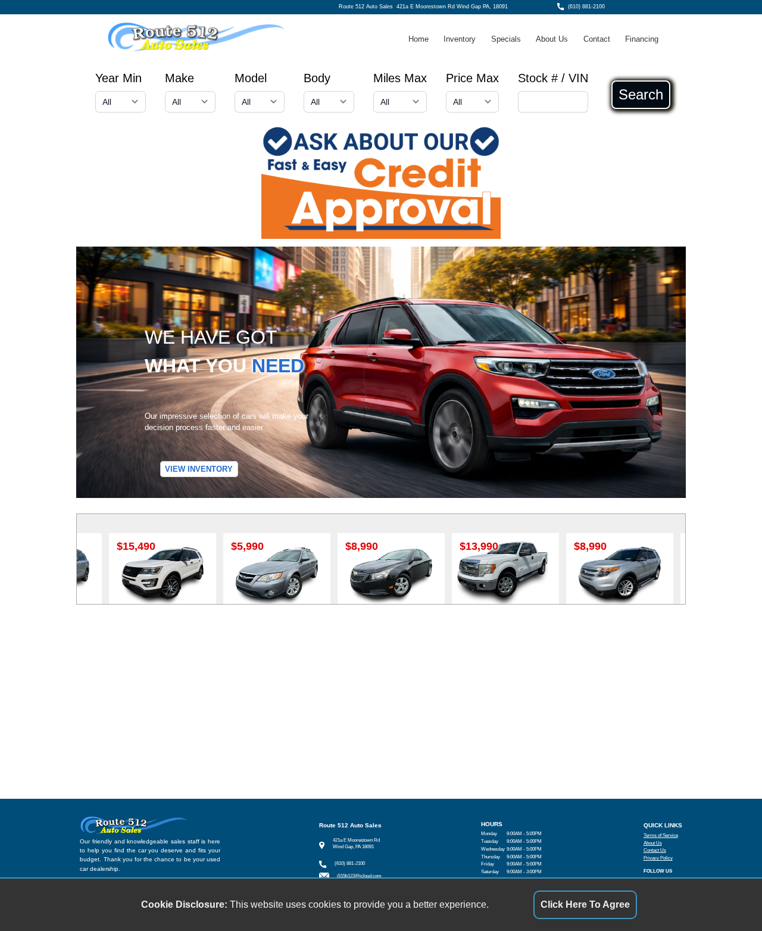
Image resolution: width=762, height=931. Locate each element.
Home (418, 39)
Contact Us (655, 850)
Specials (506, 39)
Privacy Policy (658, 858)
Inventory (460, 39)
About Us (552, 39)
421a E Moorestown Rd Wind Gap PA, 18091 (452, 7)
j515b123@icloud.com (359, 876)
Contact (596, 39)
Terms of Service (661, 835)
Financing (641, 39)
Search (641, 95)
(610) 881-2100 (586, 7)
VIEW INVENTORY (199, 469)
